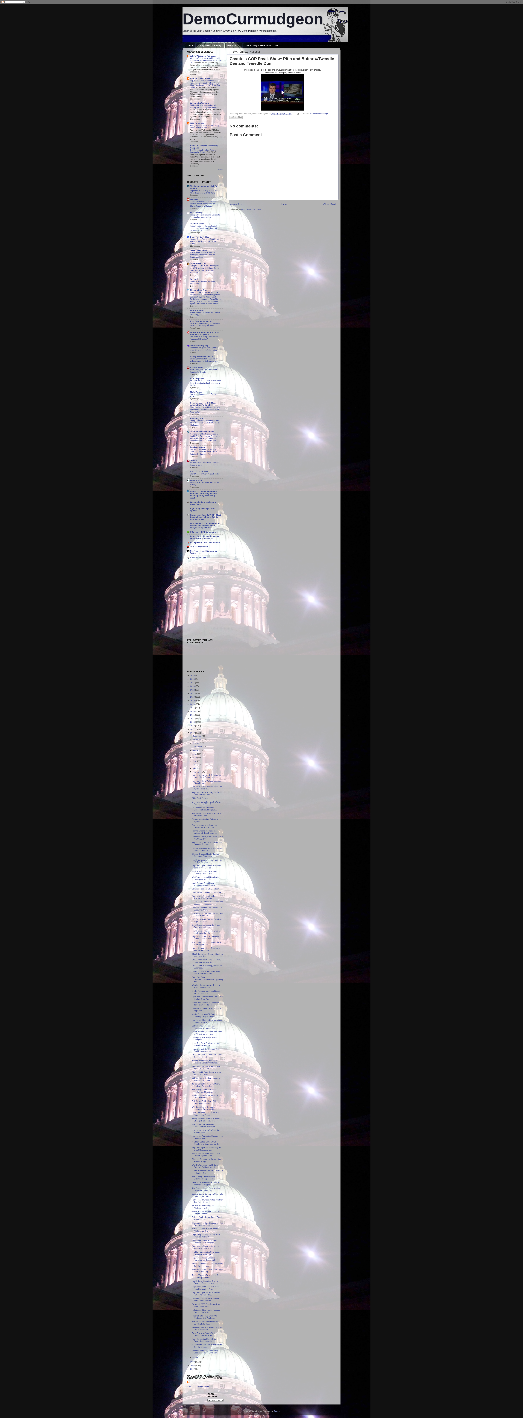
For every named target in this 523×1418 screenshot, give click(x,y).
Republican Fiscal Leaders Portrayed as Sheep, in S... (204, 1259)
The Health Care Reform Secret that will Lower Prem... (207, 815)
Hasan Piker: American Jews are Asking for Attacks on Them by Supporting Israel (203, 255)
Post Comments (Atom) (251, 210)
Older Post (329, 204)
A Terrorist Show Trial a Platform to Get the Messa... (207, 1346)
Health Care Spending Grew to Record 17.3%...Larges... (205, 1282)
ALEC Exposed (197, 379)
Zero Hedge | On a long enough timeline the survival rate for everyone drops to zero (204, 525)
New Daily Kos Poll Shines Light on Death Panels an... (207, 1328)
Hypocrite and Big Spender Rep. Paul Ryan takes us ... (206, 1050)
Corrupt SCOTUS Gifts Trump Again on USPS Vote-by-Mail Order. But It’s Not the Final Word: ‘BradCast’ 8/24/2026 (204, 269)
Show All (220, 169)
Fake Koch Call (233, 45)
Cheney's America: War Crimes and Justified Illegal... (207, 1056)
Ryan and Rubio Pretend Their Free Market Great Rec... (207, 998)
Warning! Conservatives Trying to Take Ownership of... (206, 986)
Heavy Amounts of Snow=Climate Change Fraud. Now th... (206, 1120)
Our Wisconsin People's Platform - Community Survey (203, 151)
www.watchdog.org (199, 346)
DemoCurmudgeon (253, 19)
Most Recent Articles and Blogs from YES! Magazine (204, 333)
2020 (192, 697)
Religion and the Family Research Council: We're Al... (206, 1311)
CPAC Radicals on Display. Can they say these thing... (207, 955)
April (194, 765)
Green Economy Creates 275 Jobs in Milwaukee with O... (207, 1033)
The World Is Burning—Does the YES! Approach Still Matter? (205, 338)
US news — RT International (203, 532)
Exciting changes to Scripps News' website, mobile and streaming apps (204, 360)
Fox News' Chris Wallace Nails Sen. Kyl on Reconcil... (207, 788)
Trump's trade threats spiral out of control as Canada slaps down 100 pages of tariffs (203, 228)
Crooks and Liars (198, 557)
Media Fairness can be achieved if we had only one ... (206, 992)
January (196, 1357)
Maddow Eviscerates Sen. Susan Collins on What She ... (206, 1253)
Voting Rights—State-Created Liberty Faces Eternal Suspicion (204, 126)
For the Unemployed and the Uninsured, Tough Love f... (204, 826)
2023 (192, 686)
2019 (192, 701)
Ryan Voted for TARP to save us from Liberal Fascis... (206, 1114)
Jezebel (193, 461)
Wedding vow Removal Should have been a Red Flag (207, 1270)
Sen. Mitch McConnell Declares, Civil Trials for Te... (205, 1323)
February (196, 772)
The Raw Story (197, 224)
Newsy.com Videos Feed (201, 357)
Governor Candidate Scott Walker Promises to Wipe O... (206, 803)
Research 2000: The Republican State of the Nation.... (206, 1305)
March (195, 768)
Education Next (197, 310)
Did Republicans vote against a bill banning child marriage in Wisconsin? (205, 106)
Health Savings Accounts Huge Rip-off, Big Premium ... (207, 861)
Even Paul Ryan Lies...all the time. (206, 892)
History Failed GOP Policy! (210, 45)
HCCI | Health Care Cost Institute (205, 543)
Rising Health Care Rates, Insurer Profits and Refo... (206, 1073)
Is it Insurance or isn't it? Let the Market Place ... (205, 1131)
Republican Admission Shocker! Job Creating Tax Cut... (207, 1137)
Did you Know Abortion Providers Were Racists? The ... (206, 1079)
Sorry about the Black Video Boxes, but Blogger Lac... (207, 943)
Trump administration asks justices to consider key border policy (205, 216)
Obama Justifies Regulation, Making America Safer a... (207, 849)
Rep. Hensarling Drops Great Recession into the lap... (204, 1340)
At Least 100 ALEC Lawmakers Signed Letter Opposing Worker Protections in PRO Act (205, 383)
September (197, 747)
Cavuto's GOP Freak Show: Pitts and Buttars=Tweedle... (206, 972)
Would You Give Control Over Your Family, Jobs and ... (207, 1212)
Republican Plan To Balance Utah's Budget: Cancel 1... (207, 1021)
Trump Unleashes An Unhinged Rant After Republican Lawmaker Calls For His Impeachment (204, 423)
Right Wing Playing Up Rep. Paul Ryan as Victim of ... (206, 1236)
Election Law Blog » (199, 290)
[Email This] (230, 117)
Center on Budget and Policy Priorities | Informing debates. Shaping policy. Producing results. (204, 494)
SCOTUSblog (196, 213)
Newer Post (236, 204)
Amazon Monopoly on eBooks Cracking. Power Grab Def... (205, 1352)
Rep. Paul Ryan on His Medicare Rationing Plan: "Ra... (206, 1294)
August (195, 750)
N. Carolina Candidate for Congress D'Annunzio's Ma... (207, 914)
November (197, 740)
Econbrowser (196, 480)
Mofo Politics (196, 392)
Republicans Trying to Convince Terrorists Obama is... (205, 1247)
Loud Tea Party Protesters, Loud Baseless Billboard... (206, 1044)
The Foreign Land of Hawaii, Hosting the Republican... (204, 1091)
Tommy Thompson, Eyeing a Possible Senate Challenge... (205, 1062)
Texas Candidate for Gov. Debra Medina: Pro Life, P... (206, 1085)
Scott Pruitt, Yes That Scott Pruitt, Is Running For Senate (204, 371)
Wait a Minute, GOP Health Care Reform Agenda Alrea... (206, 1154)
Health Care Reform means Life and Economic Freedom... (207, 903)
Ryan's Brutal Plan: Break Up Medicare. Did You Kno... (204, 1317)
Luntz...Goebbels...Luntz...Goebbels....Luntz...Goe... (207, 1172)
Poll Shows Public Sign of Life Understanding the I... (204, 1102)
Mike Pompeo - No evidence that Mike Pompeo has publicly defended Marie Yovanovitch (205, 409)
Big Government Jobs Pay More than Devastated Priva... (205, 1288)
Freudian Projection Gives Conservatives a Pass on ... (205, 1125)
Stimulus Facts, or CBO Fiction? (205, 889)
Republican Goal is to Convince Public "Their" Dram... (205, 938)
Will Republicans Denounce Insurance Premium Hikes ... (205, 1108)
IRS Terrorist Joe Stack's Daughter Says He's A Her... (207, 920)
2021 (192, 693)
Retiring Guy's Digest (200, 78)
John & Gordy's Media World (258, 45)
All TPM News (196, 368)
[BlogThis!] (233, 117)
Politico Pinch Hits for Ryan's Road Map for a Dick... (207, 1218)
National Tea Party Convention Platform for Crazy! (205, 1230)
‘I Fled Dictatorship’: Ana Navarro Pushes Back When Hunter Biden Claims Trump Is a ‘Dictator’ (203, 204)
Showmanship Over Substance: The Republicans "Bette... (207, 1224)
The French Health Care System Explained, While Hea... (206, 1189)
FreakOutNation (197, 447)
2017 (192, 708)
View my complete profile (198, 1386)
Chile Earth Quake (200, 798)
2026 (192, 675)
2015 (192, 715)
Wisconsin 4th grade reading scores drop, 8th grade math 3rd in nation (204, 349)
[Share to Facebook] (238, 117)
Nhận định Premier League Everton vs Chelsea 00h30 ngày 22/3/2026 (205, 324)
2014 (192, 719)
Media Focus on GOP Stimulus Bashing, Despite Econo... (205, 1015)
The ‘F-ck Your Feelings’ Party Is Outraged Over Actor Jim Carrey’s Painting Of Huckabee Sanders (203, 451)
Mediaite (194, 199)
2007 (192, 1369)
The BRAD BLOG (198, 264)
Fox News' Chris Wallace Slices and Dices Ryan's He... (207, 782)
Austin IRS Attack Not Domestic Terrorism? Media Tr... (205, 1004)
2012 (192, 726)
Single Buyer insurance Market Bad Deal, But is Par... (207, 1096)
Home (190, 45)
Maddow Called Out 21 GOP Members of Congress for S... (205, 1143)
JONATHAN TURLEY (199, 250)
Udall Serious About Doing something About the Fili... (204, 884)
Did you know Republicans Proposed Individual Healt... (205, 1027)
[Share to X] (236, 117)
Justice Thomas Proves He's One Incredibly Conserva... (206, 1276)
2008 (192, 1366)
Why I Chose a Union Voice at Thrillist (205, 474)
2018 (192, 704)
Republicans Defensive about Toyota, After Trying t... (204, 897)
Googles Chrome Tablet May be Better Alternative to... (205, 1299)
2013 (192, 722)
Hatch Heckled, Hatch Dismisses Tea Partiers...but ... (206, 949)
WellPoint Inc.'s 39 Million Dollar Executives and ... (205, 878)
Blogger (277, 1411)
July (194, 754)
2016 (192, 711)
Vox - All (194, 279)
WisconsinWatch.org (199, 103)
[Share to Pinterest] (241, 117)
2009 (192, 1362)
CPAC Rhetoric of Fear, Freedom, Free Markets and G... (206, 961)
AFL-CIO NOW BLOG (199, 472)
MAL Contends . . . (198, 123)
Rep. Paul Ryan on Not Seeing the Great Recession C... (206, 1149)
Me (276, 45)
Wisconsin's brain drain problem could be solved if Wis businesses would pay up (205, 60)
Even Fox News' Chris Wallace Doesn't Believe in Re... (205, 1334)
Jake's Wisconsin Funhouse (203, 56)
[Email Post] (298, 114)
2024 (192, 683)
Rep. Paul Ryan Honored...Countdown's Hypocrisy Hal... (207, 979)
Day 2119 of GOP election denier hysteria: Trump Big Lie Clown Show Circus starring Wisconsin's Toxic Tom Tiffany (205, 84)
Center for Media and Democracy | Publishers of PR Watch (205, 537)
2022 (192, 690)
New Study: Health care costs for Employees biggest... (206, 1183)
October (196, 743)
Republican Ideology (319, 114)
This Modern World (199, 547)
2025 (192, 679)
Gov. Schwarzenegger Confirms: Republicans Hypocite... (206, 926)
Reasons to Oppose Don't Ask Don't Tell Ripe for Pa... (207, 1265)
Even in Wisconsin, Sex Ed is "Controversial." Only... (204, 873)
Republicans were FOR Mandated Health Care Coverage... (206, 776)
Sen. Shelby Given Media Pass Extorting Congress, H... (205, 1178)
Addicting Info (196, 418)
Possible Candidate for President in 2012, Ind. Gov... (207, 909)
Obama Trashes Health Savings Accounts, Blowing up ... (205, 855)
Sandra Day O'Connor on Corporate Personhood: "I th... (207, 1195)
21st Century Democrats (201, 321)
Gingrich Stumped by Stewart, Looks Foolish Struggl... (207, 1160)
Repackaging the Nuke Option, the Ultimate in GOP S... (207, 843)
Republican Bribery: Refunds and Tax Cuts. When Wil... (206, 1067)
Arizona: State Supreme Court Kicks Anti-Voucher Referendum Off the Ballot (204, 241)
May (194, 761)
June (194, 758)
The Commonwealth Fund (202, 432)
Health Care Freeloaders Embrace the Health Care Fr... (207, 932)
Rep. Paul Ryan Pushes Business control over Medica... (206, 867)
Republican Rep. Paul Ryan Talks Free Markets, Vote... (206, 793)
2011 (192, 729)
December (197, 736)
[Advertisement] (195, 580)
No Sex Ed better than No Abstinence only (203, 1207)
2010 (192, 733)
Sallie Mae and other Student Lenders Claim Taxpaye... (204, 1241)
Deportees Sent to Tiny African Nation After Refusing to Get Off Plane (205, 192)
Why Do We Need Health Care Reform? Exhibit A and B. (205, 1166)
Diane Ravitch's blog (199, 237)
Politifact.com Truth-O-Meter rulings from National (203, 404)
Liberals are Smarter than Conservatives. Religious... (204, 809)
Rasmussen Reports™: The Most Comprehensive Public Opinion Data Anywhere (205, 517)
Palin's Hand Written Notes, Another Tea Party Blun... (207, 1201)
